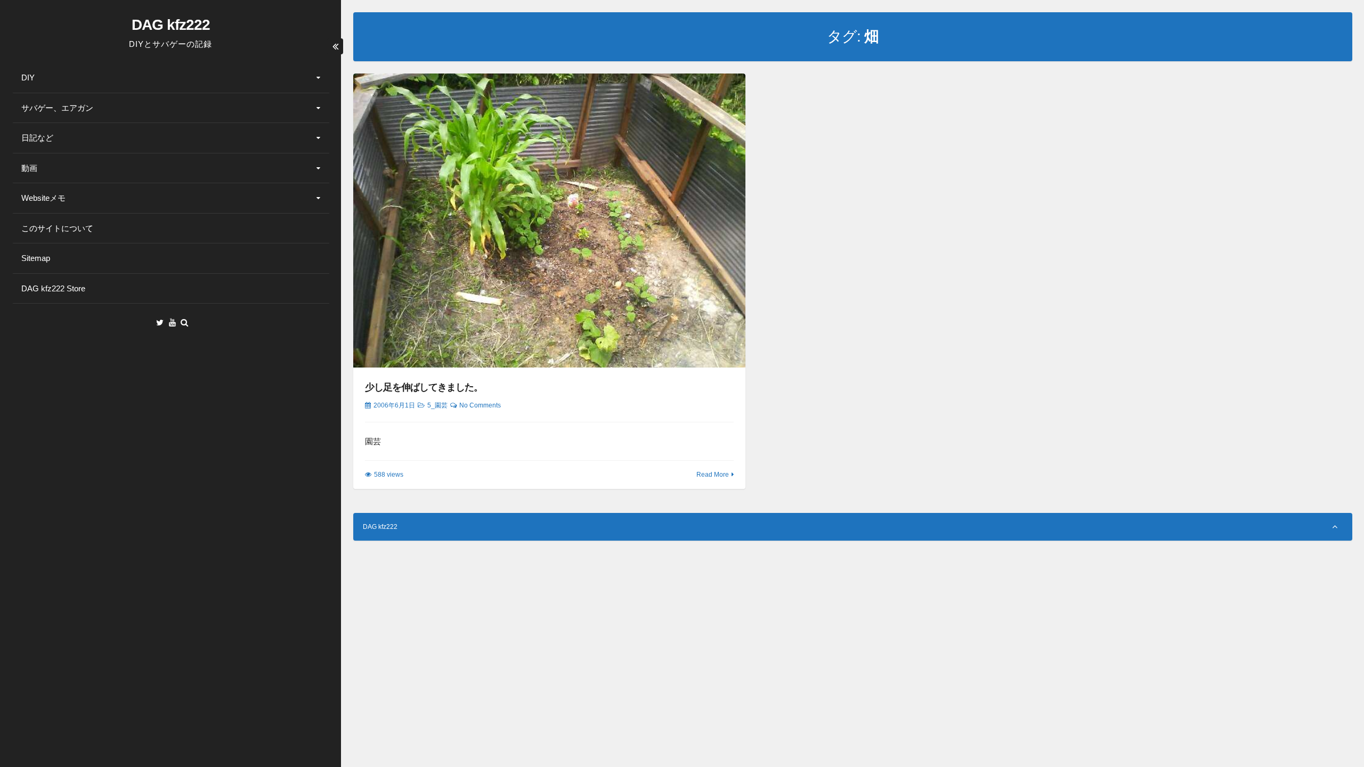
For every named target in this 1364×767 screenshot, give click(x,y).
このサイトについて (57, 228)
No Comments (480, 405)
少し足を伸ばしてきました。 (424, 387)
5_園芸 (437, 405)
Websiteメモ (43, 197)
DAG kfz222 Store (53, 288)
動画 (29, 168)
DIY (28, 77)
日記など (37, 137)
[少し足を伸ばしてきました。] (549, 221)
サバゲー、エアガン (57, 107)
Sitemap (35, 258)
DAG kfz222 (171, 25)
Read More (712, 474)
